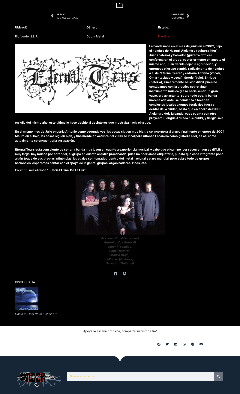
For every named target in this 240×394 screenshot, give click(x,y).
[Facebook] (115, 274)
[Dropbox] (124, 274)
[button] (159, 344)
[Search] (218, 376)
